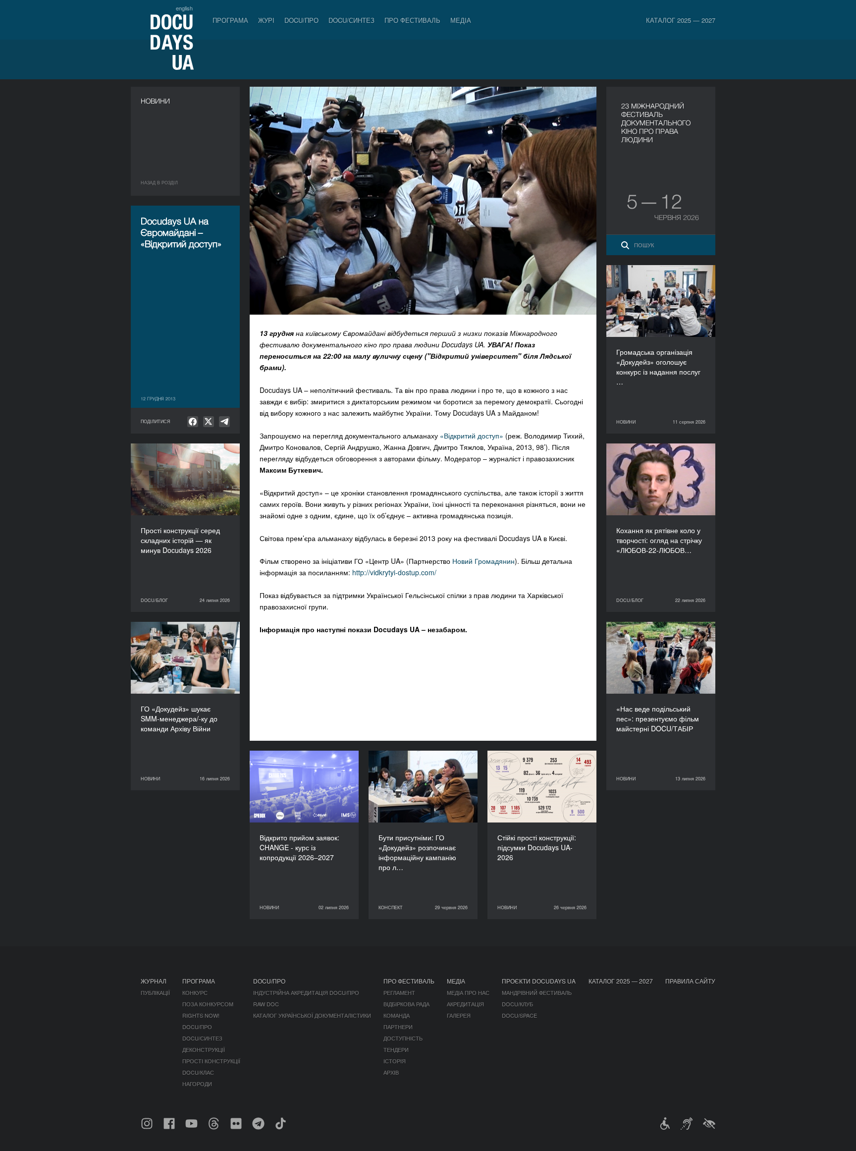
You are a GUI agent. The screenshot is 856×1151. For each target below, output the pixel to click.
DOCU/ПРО (301, 20)
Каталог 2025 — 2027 (680, 20)
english (184, 8)
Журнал (153, 981)
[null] (192, 421)
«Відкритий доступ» (471, 435)
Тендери (396, 1049)
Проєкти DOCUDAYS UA (539, 981)
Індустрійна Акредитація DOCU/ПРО (306, 992)
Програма (230, 20)
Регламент (399, 992)
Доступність (403, 1038)
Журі (266, 20)
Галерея (459, 1015)
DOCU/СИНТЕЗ (351, 20)
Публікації (155, 992)
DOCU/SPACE (519, 1015)
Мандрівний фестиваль (537, 992)
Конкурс (195, 992)
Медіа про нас (468, 992)
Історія (394, 1061)
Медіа (460, 20)
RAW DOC (266, 1004)
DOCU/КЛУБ (517, 1004)
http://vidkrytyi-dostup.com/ (394, 572)
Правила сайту (690, 981)
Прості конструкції (211, 1061)
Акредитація (465, 1004)
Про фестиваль (412, 20)
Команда (396, 1015)
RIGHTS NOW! (200, 1015)
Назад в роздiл (159, 182)
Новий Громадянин (483, 561)
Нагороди (197, 1084)
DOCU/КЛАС (198, 1072)
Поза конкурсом (207, 1004)
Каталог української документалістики (312, 1015)
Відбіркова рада (406, 1004)
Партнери (398, 1027)
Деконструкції (203, 1049)
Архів (391, 1072)
